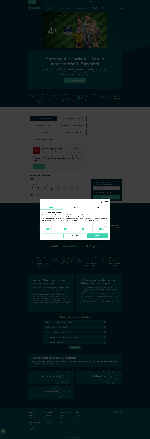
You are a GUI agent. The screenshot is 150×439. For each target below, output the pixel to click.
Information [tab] (75, 207)
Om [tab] (98, 207)
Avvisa (52, 235)
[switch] (66, 229)
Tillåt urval (75, 235)
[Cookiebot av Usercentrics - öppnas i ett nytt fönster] (101, 202)
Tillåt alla (97, 235)
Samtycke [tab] (51, 207)
